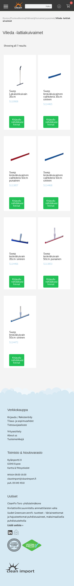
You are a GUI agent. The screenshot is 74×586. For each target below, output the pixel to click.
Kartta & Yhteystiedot (18, 467)
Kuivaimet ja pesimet (44, 18)
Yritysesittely (14, 431)
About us (12, 435)
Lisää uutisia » (15, 525)
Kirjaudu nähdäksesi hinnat (17, 122)
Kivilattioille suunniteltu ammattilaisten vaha (32, 508)
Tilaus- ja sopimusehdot (20, 421)
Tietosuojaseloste (17, 425)
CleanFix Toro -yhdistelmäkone (24, 503)
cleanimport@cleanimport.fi (21, 478)
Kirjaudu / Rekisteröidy (19, 417)
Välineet (30, 18)
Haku (48, 6)
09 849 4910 (18, 482)
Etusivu (6, 18)
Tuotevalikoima (18, 18)
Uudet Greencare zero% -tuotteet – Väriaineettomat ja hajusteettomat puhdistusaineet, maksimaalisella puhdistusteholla (35, 516)
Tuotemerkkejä (15, 439)
